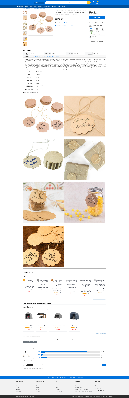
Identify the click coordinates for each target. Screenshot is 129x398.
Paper (53, 56)
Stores (37, 385)
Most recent (29, 365)
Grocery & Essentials (38, 6)
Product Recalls (59, 391)
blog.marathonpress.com (69, 25)
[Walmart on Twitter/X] (98, 390)
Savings (31, 6)
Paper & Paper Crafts (41, 8)
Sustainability (18, 391)
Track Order (72, 377)
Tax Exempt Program (59, 393)
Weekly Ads (80, 377)
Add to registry (101, 41)
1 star (39, 357)
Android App (97, 385)
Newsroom (18, 387)
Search (104, 365)
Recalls (57, 387)
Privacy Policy (78, 385)
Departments (20, 6)
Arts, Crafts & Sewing (29, 8)
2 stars (39, 355)
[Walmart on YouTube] (101, 390)
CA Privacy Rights (78, 387)
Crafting (35, 8)
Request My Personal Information (81, 389)
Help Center (64, 377)
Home (24, 8)
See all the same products (101, 333)
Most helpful (45, 365)
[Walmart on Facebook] (96, 390)
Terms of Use (77, 383)
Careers (58, 6)
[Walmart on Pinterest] (103, 390)
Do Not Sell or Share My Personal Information (84, 391)
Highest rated (37, 365)
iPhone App (97, 383)
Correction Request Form (30, 342)
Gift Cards (38, 391)
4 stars (39, 352)
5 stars (39, 351)
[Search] (89, 2)
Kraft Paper (57, 56)
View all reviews (27, 360)
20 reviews (64, 16)
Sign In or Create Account (53, 377)
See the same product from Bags (99, 299)
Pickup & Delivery (46, 6)
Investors (18, 389)
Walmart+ (38, 389)
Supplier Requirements (20, 393)
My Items (63, 6)
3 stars (39, 354)
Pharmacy (54, 6)
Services (26, 6)
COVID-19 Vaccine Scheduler (61, 383)
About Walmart (19, 383)
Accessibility (58, 389)
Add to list (93, 41)
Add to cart (97, 17)
